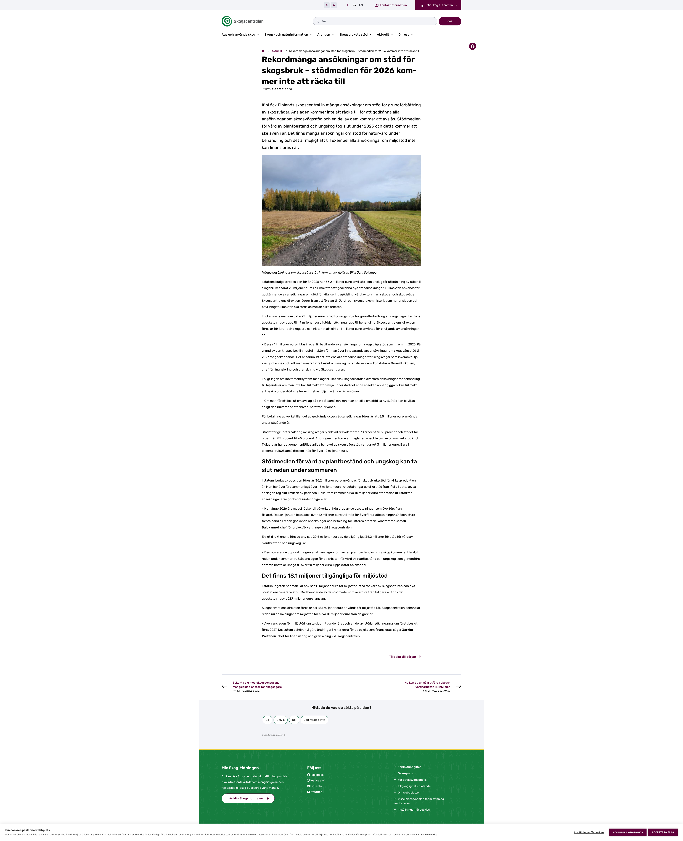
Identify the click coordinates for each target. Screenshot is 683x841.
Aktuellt (383, 34)
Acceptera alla (663, 832)
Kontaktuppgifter (409, 767)
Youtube (316, 792)
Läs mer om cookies (426, 834)
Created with (272, 735)
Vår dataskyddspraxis (412, 779)
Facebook (317, 774)
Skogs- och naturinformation (286, 34)
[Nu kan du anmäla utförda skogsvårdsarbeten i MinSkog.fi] (425, 686)
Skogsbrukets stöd (353, 34)
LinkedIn (316, 786)
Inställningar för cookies (589, 832)
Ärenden (323, 34)
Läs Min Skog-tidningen (251, 798)
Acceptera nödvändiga (628, 832)
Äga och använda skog (238, 34)
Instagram (317, 780)
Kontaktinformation (393, 5)
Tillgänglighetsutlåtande (414, 786)
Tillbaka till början (403, 656)
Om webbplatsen (408, 792)
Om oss (403, 34)
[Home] (263, 51)
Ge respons (405, 773)
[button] (267, 720)
